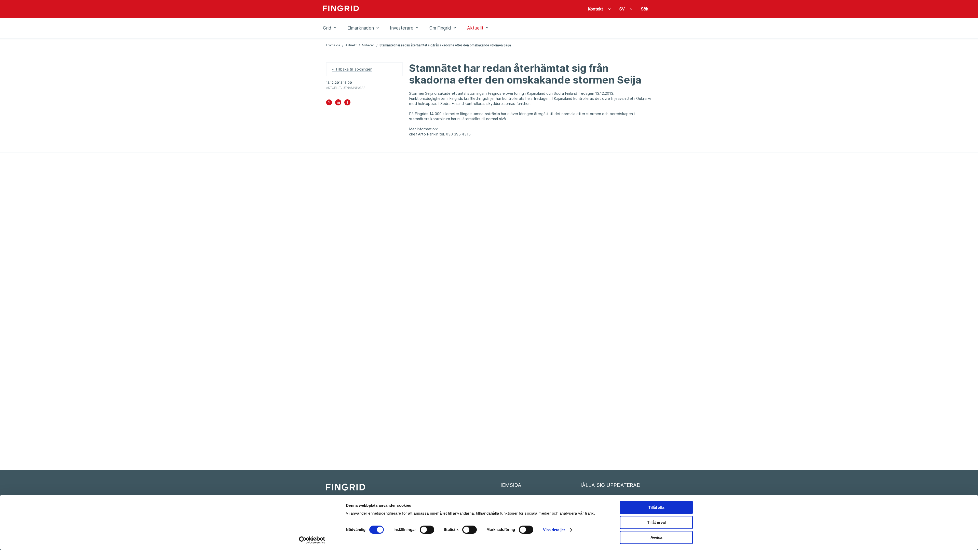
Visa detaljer (554, 530)
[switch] (427, 530)
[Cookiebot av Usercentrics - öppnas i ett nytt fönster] (312, 540)
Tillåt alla (656, 507)
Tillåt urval (656, 522)
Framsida (333, 45)
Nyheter (368, 45)
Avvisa (656, 537)
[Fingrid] (392, 9)
